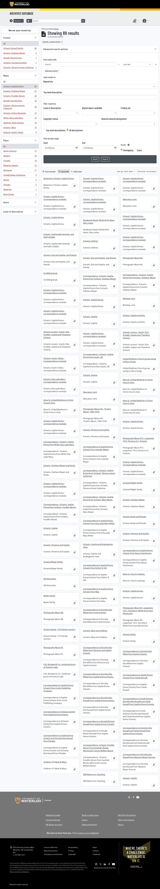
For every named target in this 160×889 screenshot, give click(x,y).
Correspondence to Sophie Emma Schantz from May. (98, 590)
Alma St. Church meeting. (134, 574)
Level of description (13, 211)
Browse (18, 21)
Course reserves (53, 820)
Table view (77, 171)
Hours (84, 820)
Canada (20, 161)
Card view (65, 171)
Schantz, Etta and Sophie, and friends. (60, 255)
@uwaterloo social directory (105, 868)
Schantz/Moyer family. (53, 562)
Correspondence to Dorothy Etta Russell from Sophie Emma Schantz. (99, 699)
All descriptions (76, 130)
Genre (6, 202)
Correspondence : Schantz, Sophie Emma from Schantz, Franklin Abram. (59, 506)
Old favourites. (49, 579)
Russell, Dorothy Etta (20, 58)
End (83, 142)
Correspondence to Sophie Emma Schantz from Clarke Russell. (138, 676)
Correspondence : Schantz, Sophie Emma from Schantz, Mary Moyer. (98, 498)
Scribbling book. (50, 273)
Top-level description (52, 92)
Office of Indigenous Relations (19, 872)
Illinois (20, 180)
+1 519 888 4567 (19, 855)
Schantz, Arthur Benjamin (20, 114)
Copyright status (50, 118)
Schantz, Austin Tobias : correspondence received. (55, 359)
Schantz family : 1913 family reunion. (59, 629)
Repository (48, 81)
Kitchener (20, 171)
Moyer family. (49, 595)
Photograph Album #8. (53, 612)
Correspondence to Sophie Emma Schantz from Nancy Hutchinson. (138, 552)
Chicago (20, 185)
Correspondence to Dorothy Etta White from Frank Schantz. (97, 611)
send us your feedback (88, 833)
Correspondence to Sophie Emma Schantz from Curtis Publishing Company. (58, 688)
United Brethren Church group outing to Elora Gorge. (139, 360)
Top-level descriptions (55, 130)
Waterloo (20, 190)
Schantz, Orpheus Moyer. (134, 500)
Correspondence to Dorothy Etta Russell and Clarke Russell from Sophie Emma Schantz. (137, 731)
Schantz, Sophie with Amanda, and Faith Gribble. (58, 235)
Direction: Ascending (147, 171)
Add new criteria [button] (51, 71)
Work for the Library (127, 815)
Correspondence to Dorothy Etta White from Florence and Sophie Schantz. (97, 650)
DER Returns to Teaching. (94, 774)
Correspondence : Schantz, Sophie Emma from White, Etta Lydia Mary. (58, 443)
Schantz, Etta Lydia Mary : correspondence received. (55, 380)
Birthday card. (129, 298)
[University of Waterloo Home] (20, 4)
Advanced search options (55, 49)
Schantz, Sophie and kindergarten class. (98, 545)
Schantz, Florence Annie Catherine (20, 68)
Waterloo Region (20, 166)
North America (20, 152)
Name (6, 75)
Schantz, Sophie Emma (20, 87)
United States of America (20, 176)
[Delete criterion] (156, 64)
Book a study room (90, 815)
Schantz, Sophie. (90, 316)
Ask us (121, 824)
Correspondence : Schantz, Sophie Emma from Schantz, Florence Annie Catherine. (99, 473)
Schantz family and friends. (135, 516)
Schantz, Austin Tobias (20, 133)
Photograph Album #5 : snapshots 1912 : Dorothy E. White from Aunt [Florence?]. (138, 611)
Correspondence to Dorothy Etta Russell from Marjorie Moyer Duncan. (139, 756)
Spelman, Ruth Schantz (20, 123)
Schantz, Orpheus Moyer (20, 54)
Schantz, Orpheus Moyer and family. (59, 465)
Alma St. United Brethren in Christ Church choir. (138, 381)
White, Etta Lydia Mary (20, 118)
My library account (54, 824)
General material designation (114, 118)
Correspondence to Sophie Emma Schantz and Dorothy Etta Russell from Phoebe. (58, 738)
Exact (139, 150)
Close (56, 29)
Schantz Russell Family (20, 49)
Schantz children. (90, 241)
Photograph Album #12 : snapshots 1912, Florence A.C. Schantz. (138, 439)
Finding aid (125, 108)
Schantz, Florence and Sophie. (96, 430)
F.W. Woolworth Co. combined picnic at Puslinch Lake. (59, 666)
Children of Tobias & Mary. (55, 762)
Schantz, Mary (20, 128)
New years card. (130, 199)
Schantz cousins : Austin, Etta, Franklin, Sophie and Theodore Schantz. (57, 335)
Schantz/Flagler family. (133, 483)
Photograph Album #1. (53, 647)
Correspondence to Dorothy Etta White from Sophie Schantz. (137, 652)
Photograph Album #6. (133, 258)
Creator (7, 37)
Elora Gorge (20, 195)
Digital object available (92, 108)
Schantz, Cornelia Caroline (20, 63)
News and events (89, 824)
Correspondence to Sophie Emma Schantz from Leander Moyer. (98, 448)
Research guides (53, 815)
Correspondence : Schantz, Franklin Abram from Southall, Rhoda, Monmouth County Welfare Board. (98, 748)
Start (45, 142)
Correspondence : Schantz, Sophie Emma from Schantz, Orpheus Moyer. (139, 276)
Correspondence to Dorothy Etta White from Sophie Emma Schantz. (98, 675)
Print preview (50, 171)
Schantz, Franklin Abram (20, 96)
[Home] (11, 20)
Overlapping (128, 150)
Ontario (20, 156)
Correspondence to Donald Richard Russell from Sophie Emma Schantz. (99, 723)
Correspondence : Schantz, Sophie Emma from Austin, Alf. (98, 355)
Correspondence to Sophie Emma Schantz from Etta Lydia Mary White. (99, 522)
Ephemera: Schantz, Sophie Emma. (58, 178)
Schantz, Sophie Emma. (53, 217)
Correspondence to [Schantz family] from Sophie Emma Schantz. (59, 713)
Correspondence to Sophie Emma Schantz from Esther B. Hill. (98, 566)
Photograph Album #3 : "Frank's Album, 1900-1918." (97, 410)
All (4, 43)
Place (6, 140)
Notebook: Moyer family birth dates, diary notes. (99, 221)
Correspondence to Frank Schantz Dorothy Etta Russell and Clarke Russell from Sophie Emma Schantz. (138, 701)
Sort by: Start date (125, 171)
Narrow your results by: (20, 30)
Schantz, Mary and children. (95, 630)
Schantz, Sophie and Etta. (134, 315)
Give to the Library (126, 820)
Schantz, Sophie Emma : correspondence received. (94, 180)
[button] (135, 21)
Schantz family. (129, 634)
